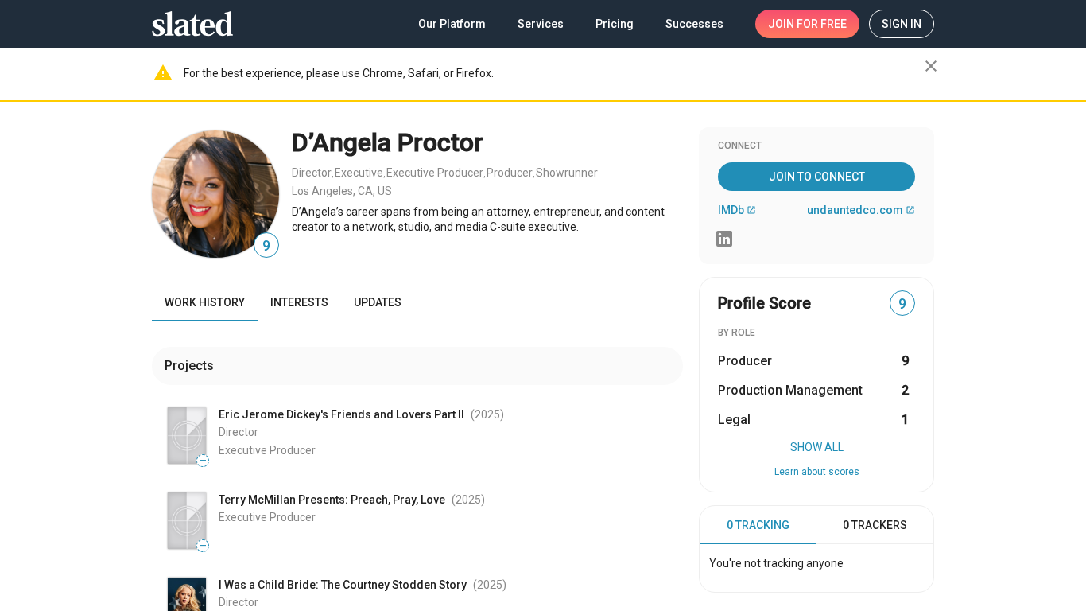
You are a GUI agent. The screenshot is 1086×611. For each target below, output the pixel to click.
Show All (817, 447)
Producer (510, 172)
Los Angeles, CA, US (342, 191)
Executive (359, 172)
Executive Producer (434, 172)
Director (312, 172)
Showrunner (567, 172)
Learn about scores (816, 471)
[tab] (758, 525)
